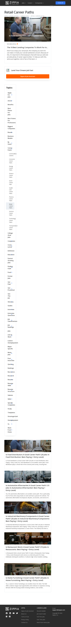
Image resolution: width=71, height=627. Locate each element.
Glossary (11, 302)
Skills (9, 399)
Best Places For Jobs (10, 111)
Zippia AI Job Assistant (27, 76)
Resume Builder (41, 611)
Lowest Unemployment (13, 342)
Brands (10, 132)
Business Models (11, 137)
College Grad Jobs (10, 235)
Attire (10, 101)
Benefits (10, 105)
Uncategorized (13, 416)
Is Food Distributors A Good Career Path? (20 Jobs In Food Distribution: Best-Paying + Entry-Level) (27, 455)
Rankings (11, 368)
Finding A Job (10, 267)
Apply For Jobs (10, 95)
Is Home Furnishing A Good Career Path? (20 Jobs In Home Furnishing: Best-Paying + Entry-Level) (27, 579)
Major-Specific (10, 348)
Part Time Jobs (41, 619)
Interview (11, 309)
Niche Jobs (10, 354)
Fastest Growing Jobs (10, 260)
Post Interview (11, 359)
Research (11, 376)
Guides (10, 306)
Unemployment (13, 420)
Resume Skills (10, 384)
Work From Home (10, 430)
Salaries (10, 395)
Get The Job (9, 296)
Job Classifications (12, 320)
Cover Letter (10, 246)
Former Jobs (10, 277)
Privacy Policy (25, 619)
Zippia (52, 6)
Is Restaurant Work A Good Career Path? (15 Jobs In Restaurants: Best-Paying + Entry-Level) (27, 548)
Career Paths (10, 149)
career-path (24, 16)
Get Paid (9, 283)
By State (10, 143)
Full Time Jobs (41, 617)
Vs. (9, 424)
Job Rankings (11, 326)
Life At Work (10, 336)
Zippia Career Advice (11, 16)
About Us (23, 614)
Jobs (9, 331)
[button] (10, 95)
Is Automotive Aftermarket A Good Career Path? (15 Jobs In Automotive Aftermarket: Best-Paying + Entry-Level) (27, 487)
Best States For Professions (12, 121)
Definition (11, 251)
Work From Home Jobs (43, 622)
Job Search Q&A (41, 614)
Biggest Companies (11, 127)
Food (9, 272)
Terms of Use (25, 617)
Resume (10, 380)
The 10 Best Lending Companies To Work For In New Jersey (27, 47)
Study (10, 409)
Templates (11, 413)
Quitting (11, 364)
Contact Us (24, 622)
